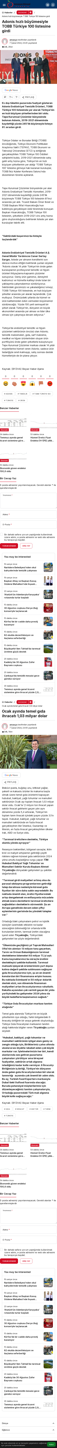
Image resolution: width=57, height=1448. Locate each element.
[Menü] (4, 5)
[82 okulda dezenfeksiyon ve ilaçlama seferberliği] (28, 635)
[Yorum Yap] (5, 97)
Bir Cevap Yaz (8, 478)
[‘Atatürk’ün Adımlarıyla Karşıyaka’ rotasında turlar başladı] (28, 594)
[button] (47, 5)
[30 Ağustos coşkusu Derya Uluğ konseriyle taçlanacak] (28, 608)
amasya (13, 39)
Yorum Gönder (9, 546)
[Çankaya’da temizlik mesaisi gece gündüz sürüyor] (28, 675)
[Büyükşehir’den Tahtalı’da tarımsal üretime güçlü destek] (28, 648)
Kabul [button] (51, 1444)
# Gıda (7, 1109)
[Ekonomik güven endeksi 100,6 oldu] (13, 458)
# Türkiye (8, 400)
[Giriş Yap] (53, 5)
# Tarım (47, 1109)
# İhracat (19, 1109)
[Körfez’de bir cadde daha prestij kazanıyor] (28, 621)
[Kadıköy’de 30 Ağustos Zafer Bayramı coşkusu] (28, 662)
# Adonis (8, 394)
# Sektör (34, 1109)
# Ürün (21, 400)
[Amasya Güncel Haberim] (19, 4)
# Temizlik (22, 394)
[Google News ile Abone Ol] (11, 90)
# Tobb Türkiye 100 (42, 394)
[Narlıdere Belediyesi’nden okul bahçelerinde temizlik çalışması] (28, 567)
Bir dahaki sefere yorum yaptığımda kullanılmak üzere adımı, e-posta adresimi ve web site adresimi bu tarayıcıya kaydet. (29, 537)
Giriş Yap (26, 546)
